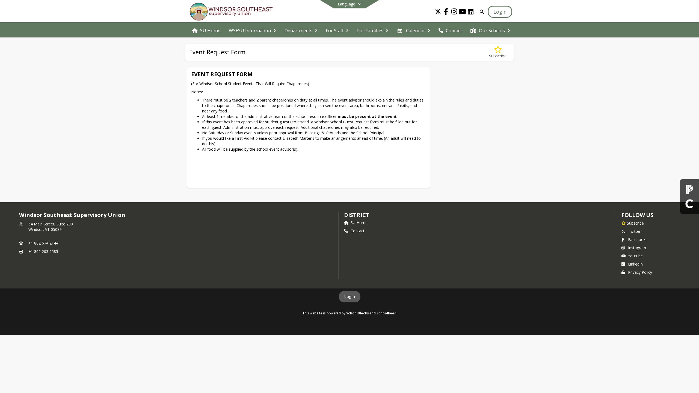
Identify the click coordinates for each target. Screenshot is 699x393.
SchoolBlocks (357, 313)
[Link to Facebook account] (446, 12)
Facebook (636, 239)
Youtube (635, 255)
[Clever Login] (689, 203)
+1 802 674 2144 (43, 243)
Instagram (637, 247)
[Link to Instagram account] (454, 12)
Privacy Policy (640, 272)
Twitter (634, 231)
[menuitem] (206, 30)
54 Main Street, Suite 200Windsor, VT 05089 (50, 226)
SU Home (359, 222)
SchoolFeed (386, 313)
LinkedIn (635, 264)
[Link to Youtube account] (462, 12)
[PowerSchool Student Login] (689, 189)
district (356, 215)
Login (349, 296)
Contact (358, 230)
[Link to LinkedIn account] (471, 12)
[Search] (481, 11)
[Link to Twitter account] (438, 12)
